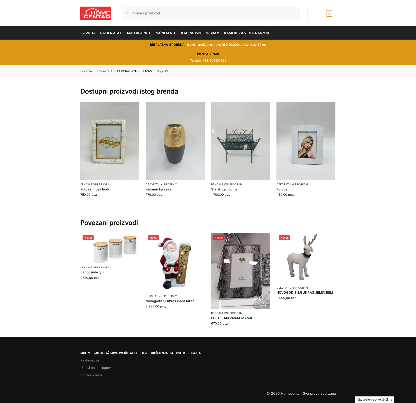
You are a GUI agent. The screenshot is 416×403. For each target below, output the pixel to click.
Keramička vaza (158, 189)
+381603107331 (214, 60)
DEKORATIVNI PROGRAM (134, 71)
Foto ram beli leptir (95, 189)
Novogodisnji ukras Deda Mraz (170, 301)
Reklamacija (89, 360)
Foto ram (283, 189)
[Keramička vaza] (175, 141)
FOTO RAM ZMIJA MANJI (231, 318)
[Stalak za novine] (240, 141)
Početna (86, 71)
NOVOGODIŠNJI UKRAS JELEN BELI (304, 292)
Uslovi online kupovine (98, 368)
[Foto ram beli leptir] (109, 141)
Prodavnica (104, 71)
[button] (321, 13)
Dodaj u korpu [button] (109, 287)
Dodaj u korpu (109, 204)
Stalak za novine (224, 189)
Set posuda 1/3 (92, 272)
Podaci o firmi (91, 375)
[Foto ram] (305, 141)
